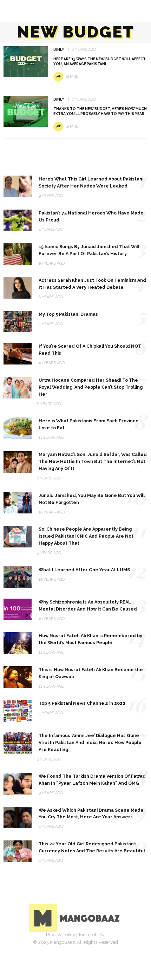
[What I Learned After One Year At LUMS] (18, 576)
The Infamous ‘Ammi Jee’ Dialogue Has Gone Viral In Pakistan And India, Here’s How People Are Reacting (90, 742)
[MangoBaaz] (76, 917)
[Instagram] (83, 945)
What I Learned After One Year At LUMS (84, 569)
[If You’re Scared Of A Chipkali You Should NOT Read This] (18, 353)
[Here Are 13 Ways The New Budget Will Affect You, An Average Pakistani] (26, 61)
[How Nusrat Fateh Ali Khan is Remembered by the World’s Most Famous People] (18, 642)
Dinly (58, 49)
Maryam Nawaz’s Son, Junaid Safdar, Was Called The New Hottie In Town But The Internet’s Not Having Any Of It (93, 461)
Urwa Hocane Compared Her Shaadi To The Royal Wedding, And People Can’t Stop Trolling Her (91, 387)
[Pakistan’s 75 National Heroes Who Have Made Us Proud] (18, 220)
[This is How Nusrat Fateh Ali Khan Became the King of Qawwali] (18, 676)
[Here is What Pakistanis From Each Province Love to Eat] (18, 427)
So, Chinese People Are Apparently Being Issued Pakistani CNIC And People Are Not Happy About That (86, 536)
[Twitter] (68, 945)
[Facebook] (52, 945)
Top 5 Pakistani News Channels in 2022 (82, 703)
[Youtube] (99, 945)
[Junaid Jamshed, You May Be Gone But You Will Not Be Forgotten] (18, 502)
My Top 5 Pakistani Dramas (68, 314)
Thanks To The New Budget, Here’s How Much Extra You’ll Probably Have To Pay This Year (100, 111)
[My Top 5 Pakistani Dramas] (18, 321)
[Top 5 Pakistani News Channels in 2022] (18, 710)
